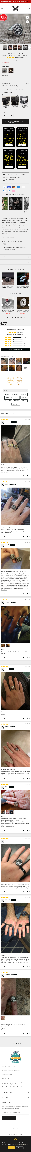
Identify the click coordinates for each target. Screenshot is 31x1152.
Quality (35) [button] (15, 394)
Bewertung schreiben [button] (15, 350)
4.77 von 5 (20, 332)
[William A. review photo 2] (3, 645)
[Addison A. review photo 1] (15, 444)
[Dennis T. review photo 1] (15, 506)
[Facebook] (2, 1087)
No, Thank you (15, 86)
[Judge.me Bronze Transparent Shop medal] (19, 380)
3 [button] (16, 1043)
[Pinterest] (14, 1087)
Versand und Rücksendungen (13, 262)
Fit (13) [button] (17, 397)
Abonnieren (9, 1118)
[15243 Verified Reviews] (15, 1063)
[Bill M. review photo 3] (8, 812)
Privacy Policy (24, 1144)
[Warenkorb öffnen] (29, 8)
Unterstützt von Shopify (15, 1134)
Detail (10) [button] (16, 401)
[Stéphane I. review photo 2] (3, 1018)
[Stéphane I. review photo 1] (15, 997)
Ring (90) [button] (7, 394)
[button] (11, 57)
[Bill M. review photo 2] (3, 812)
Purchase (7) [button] (16, 404)
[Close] (29, 1138)
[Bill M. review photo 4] (12, 812)
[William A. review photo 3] (8, 645)
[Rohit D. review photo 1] (15, 748)
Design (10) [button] (8, 401)
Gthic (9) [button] (24, 401)
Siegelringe (12, 249)
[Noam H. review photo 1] (15, 558)
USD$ (14, 1128)
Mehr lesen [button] (4, 590)
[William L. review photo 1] (15, 928)
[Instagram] (10, 1087)
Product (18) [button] (9, 397)
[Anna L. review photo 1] (15, 863)
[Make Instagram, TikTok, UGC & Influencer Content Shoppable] (26, 212)
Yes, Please (6, 86)
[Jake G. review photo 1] (15, 691)
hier (5, 244)
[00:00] (15, 29)
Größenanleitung (9, 257)
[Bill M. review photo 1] (15, 800)
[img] (4, 420)
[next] (29, 47)
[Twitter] (6, 1087)
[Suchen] (5, 8)
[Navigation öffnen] (2, 8)
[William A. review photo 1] (15, 624)
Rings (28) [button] (23, 394)
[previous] (1, 47)
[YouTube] (17, 1087)
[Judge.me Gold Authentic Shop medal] (10, 380)
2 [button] (13, 1043)
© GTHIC (15, 1132)
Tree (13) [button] (23, 397)
